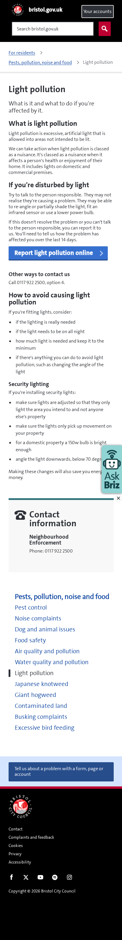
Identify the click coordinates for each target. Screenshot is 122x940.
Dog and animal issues (45, 629)
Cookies (16, 845)
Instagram (69, 878)
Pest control (31, 607)
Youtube (40, 878)
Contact (16, 829)
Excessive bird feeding (44, 728)
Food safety (30, 640)
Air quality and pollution (47, 651)
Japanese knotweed (41, 684)
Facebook (11, 878)
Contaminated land (41, 706)
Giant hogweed (35, 695)
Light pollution (34, 673)
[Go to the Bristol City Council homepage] (20, 806)
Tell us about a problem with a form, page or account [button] (59, 771)
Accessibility (20, 862)
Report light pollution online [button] (54, 253)
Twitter (26, 878)
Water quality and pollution (52, 662)
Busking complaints (41, 717)
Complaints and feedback (31, 837)
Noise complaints (38, 618)
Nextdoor (55, 878)
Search (105, 29)
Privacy (15, 853)
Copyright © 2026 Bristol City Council (42, 891)
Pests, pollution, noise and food (62, 596)
